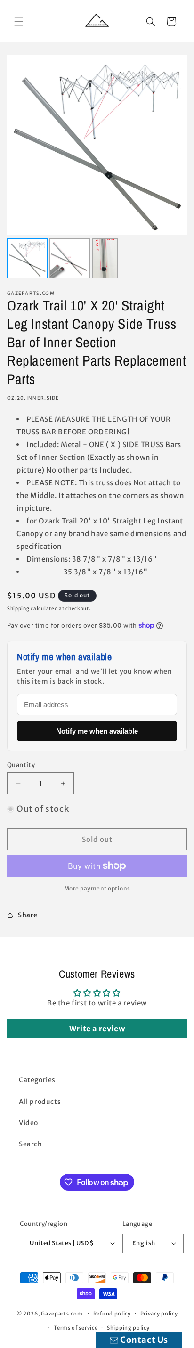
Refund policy (112, 1313)
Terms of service (75, 1327)
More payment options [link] (97, 888)
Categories (37, 1080)
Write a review (97, 1028)
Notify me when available (97, 731)
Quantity (21, 765)
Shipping (18, 608)
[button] (18, 21)
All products (40, 1101)
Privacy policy (159, 1313)
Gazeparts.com (61, 1313)
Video (28, 1123)
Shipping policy (128, 1327)
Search (30, 1144)
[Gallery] (97, 168)
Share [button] (28, 915)
